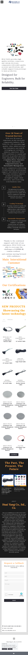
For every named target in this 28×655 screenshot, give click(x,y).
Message (7, 584)
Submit (14, 600)
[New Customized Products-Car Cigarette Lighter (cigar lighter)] (8, 480)
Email (6, 580)
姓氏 (6, 576)
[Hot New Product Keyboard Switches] (20, 480)
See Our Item (14, 88)
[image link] (14, 2)
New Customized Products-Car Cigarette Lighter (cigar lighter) (7, 490)
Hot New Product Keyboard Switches (19, 488)
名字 (6, 573)
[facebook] (14, 639)
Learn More (14, 647)
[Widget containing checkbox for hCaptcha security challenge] (14, 594)
